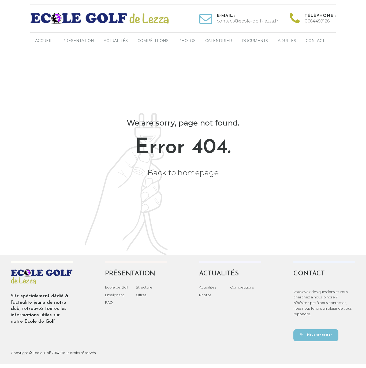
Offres (141, 295)
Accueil (44, 40)
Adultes (287, 40)
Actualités (116, 40)
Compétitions (153, 40)
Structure (144, 287)
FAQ (109, 302)
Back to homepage (183, 172)
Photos (187, 40)
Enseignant (114, 295)
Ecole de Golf (116, 287)
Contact (315, 40)
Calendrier (218, 40)
